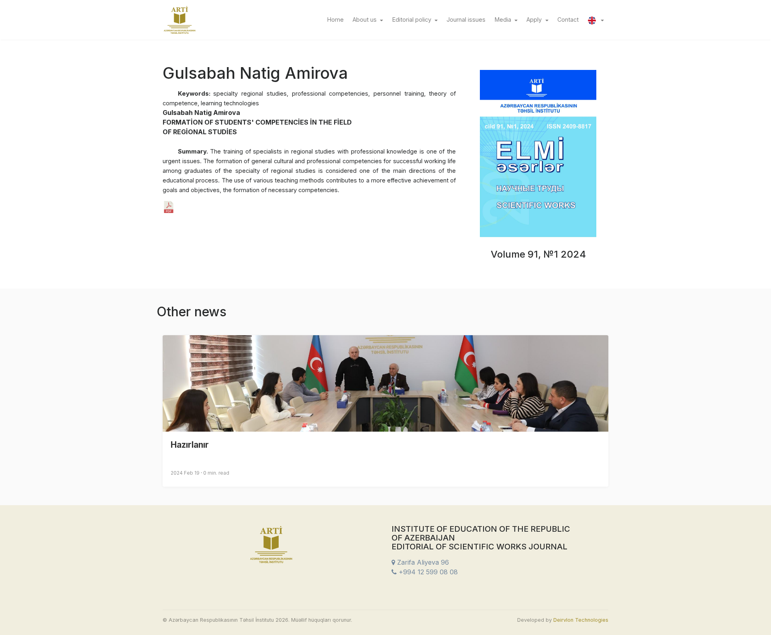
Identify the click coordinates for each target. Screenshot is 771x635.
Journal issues (468, 19)
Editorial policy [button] (412, 19)
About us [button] (365, 19)
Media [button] (504, 19)
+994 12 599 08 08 (427, 572)
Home (337, 19)
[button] (595, 19)
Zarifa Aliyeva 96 (422, 562)
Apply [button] (534, 19)
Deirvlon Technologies (580, 620)
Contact (570, 19)
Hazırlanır (190, 445)
